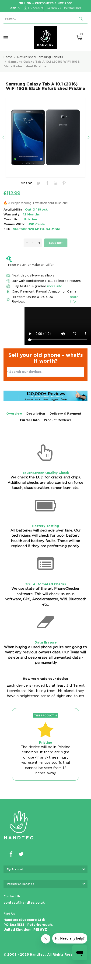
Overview (14, 413)
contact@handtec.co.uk (24, 902)
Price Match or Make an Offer (31, 264)
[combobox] (45, 372)
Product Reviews (57, 420)
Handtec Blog (72, 8)
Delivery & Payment (65, 413)
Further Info (29, 420)
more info (54, 286)
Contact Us (54, 8)
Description (35, 413)
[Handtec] (45, 37)
